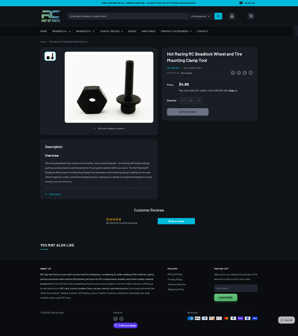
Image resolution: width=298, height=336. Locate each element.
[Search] (218, 16)
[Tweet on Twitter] (245, 72)
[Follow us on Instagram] (121, 318)
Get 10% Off (249, 3)
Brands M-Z (83, 31)
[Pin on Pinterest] (239, 72)
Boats (132, 31)
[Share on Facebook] (233, 72)
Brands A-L (59, 31)
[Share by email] (250, 72)
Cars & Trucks (109, 31)
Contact (202, 31)
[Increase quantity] (199, 100)
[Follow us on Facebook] (115, 318)
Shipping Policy (176, 289)
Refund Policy (175, 274)
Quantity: (172, 100)
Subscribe (226, 297)
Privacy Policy (175, 279)
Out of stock (187, 111)
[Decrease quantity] (182, 100)
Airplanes (149, 31)
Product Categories (174, 31)
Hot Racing (173, 68)
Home (43, 31)
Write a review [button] (176, 221)
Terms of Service (177, 284)
